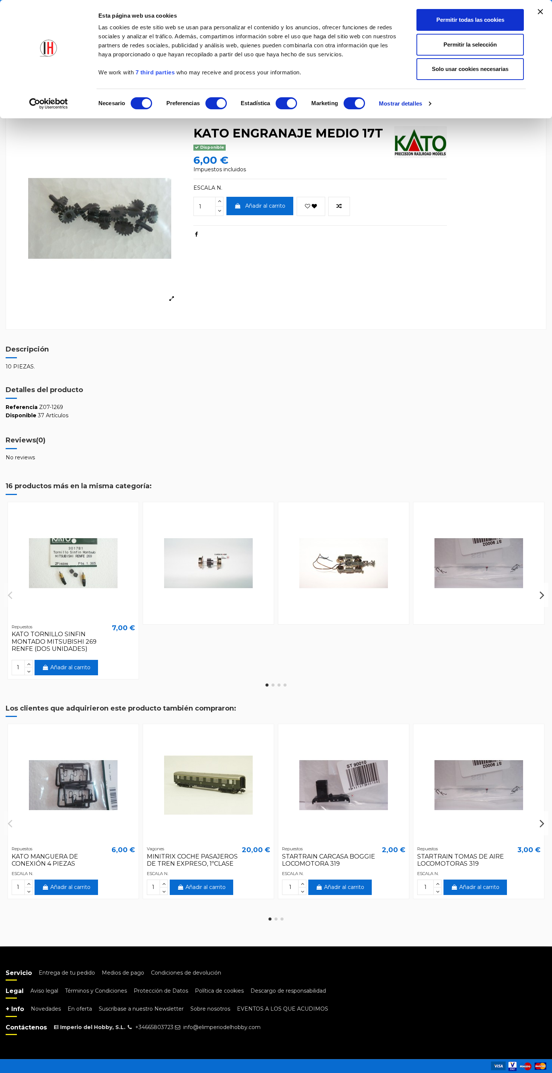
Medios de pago (123, 972)
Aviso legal (44, 990)
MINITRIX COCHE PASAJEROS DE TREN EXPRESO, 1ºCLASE (192, 860)
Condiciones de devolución (186, 972)
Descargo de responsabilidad (288, 990)
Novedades (46, 1008)
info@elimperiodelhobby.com (222, 1027)
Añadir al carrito (265, 205)
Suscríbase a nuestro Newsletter (141, 1008)
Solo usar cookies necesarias (470, 69)
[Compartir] (196, 234)
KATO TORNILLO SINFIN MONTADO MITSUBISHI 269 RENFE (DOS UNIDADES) (54, 641)
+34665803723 (154, 1027)
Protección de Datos (161, 990)
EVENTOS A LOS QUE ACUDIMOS (282, 1008)
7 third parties (155, 72)
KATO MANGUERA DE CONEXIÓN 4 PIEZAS (45, 860)
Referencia (22, 407)
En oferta (80, 1008)
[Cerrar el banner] (540, 11)
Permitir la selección (470, 44)
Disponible (21, 415)
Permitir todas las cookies (470, 20)
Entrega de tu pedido (67, 972)
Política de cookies (219, 990)
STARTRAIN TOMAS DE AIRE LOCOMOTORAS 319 (460, 860)
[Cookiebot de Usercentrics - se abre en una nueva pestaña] (48, 103)
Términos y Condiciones (96, 990)
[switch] (216, 103)
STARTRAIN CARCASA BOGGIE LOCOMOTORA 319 (328, 860)
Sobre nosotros (210, 1008)
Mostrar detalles (400, 103)
